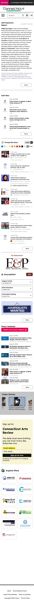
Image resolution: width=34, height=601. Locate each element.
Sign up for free (17, 455)
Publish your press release (13, 330)
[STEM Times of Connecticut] (25, 523)
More (26, 85)
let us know (21, 76)
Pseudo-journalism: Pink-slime (20, 185)
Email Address (9, 448)
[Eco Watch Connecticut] (25, 512)
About (9, 591)
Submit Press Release (10, 594)
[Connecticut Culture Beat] (25, 478)
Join (29, 274)
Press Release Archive (20, 591)
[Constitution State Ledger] (8, 512)
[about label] (11, 157)
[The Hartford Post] (8, 535)
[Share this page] (31, 15)
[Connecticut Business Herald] (8, 478)
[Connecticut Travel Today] (25, 501)
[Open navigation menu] (3, 15)
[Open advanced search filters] (27, 15)
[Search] (23, 15)
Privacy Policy (25, 598)
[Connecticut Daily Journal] (8, 489)
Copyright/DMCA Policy (11, 598)
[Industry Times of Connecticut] (8, 523)
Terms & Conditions (25, 594)
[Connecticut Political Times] (8, 501)
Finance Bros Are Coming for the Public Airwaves (17, 2)
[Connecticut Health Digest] (25, 489)
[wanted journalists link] (17, 263)
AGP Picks (4, 2)
